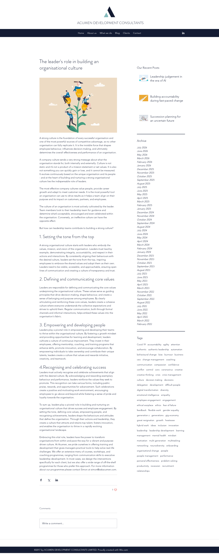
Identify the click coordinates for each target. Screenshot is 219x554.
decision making (154, 379)
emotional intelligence (148, 394)
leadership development (161, 430)
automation (176, 349)
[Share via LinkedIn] (56, 480)
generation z (143, 415)
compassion (160, 364)
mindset (172, 435)
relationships (143, 470)
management (143, 435)
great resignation (145, 420)
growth (159, 420)
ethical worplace (145, 405)
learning (180, 430)
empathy (165, 394)
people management (147, 455)
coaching (170, 359)
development (156, 384)
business (179, 354)
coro (157, 369)
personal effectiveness (148, 460)
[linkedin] (183, 33)
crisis (158, 374)
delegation (142, 384)
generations (158, 415)
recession (155, 465)
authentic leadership (158, 349)
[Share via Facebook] (40, 480)
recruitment (168, 465)
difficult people (172, 384)
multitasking (174, 440)
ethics (158, 405)
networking (142, 445)
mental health (159, 435)
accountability (154, 344)
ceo (139, 359)
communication (144, 364)
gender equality (171, 410)
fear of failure (169, 405)
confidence (173, 364)
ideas (153, 425)
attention (175, 344)
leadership (142, 430)
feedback (141, 410)
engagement (169, 400)
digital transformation (147, 390)
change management (153, 359)
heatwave (170, 420)
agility (166, 344)
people (164, 450)
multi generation (157, 440)
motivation (142, 440)
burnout (168, 354)
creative (179, 369)
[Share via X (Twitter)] (48, 480)
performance (166, 455)
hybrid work (143, 425)
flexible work (154, 410)
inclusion (162, 425)
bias (161, 354)
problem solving (169, 460)
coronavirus (167, 369)
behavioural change (147, 354)
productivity (143, 465)
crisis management (171, 374)
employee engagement (149, 400)
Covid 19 (141, 344)
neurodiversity (157, 445)
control (149, 369)
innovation (173, 425)
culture (140, 379)
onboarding (172, 445)
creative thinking (145, 374)
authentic (141, 349)
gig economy (172, 415)
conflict (140, 369)
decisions (168, 379)
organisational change (148, 450)
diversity (164, 390)
